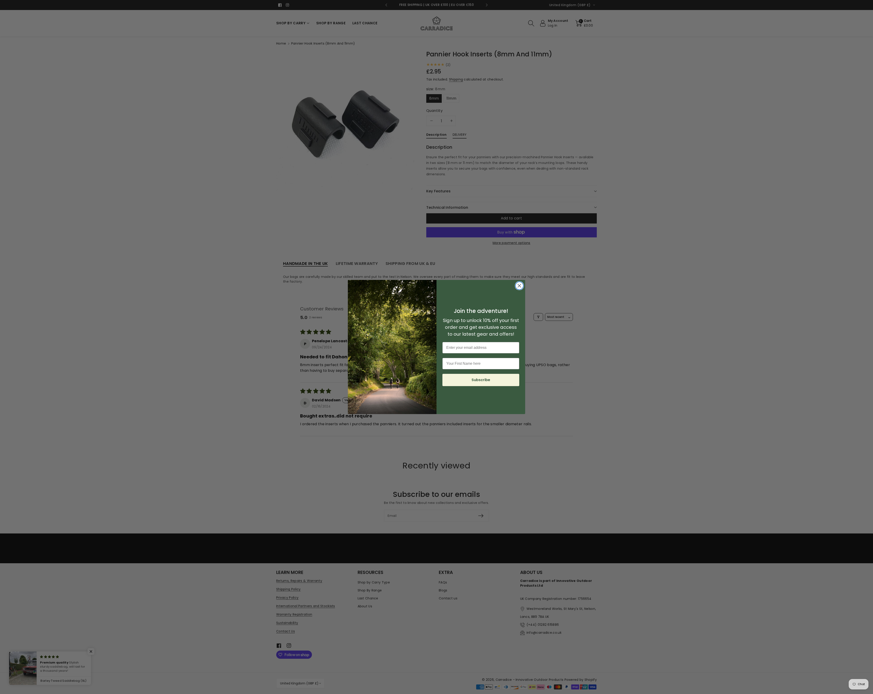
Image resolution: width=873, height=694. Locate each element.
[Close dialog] (519, 286)
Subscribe (481, 379)
